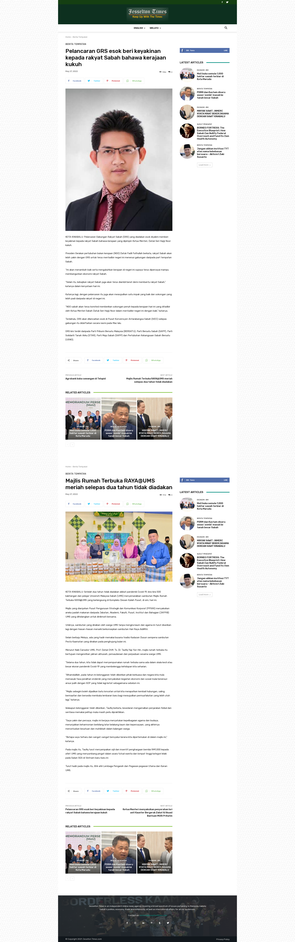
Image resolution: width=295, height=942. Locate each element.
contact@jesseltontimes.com (153, 915)
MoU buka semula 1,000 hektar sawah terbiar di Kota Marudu (83, 433)
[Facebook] (222, 2)
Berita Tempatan (80, 37)
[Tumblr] (160, 923)
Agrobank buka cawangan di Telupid (85, 378)
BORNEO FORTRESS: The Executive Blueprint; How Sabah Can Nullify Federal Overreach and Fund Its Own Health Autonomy (213, 133)
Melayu (154, 27)
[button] (226, 28)
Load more (203, 165)
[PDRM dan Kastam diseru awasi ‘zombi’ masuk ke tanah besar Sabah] (119, 419)
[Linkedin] (143, 923)
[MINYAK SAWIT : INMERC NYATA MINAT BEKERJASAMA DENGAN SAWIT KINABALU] (154, 419)
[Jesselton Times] (147, 14)
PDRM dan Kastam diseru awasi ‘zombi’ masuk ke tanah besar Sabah (119, 433)
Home (68, 37)
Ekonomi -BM (82, 426)
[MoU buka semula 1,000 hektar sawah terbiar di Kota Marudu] (83, 419)
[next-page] (72, 445)
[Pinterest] (152, 923)
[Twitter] (227, 2)
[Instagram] (135, 923)
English (138, 27)
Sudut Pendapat (204, 124)
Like (225, 50)
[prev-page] (67, 445)
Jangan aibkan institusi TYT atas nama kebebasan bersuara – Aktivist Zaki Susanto (213, 152)
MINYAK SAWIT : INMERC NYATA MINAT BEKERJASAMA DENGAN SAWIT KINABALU (155, 433)
